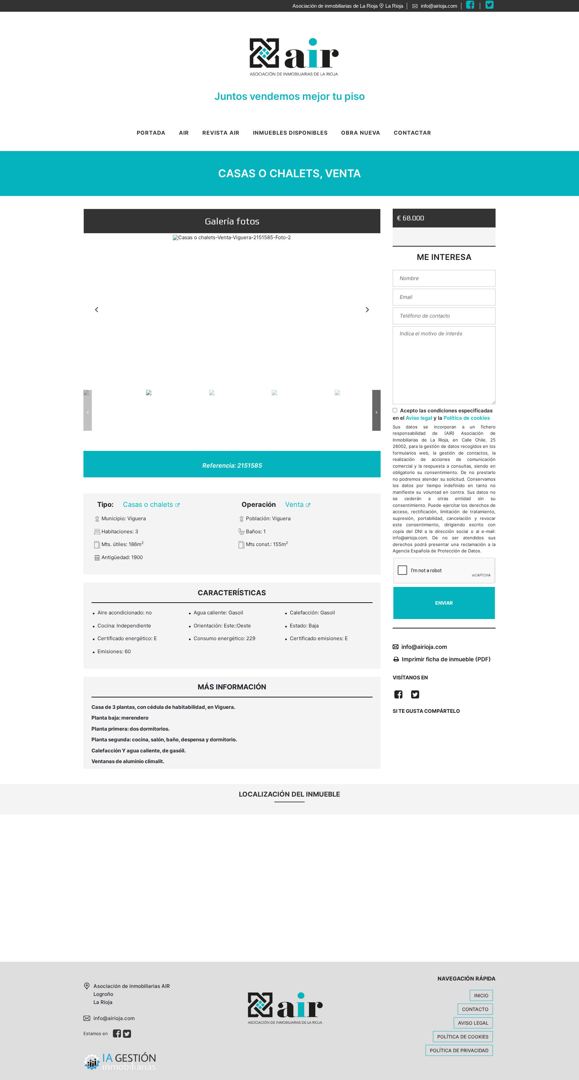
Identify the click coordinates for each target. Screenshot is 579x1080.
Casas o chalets (149, 504)
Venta (295, 504)
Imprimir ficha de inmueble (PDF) (446, 659)
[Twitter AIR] (491, 6)
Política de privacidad (459, 1050)
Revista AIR (221, 132)
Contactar (412, 132)
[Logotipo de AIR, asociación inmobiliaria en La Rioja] (283, 56)
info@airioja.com (424, 647)
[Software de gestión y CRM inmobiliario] (119, 1060)
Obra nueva (360, 132)
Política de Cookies (463, 1036)
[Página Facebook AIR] (474, 6)
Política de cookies (467, 418)
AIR (184, 132)
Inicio (481, 995)
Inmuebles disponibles (290, 132)
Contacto (475, 1009)
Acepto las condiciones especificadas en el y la (443, 414)
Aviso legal (419, 418)
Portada (151, 132)
